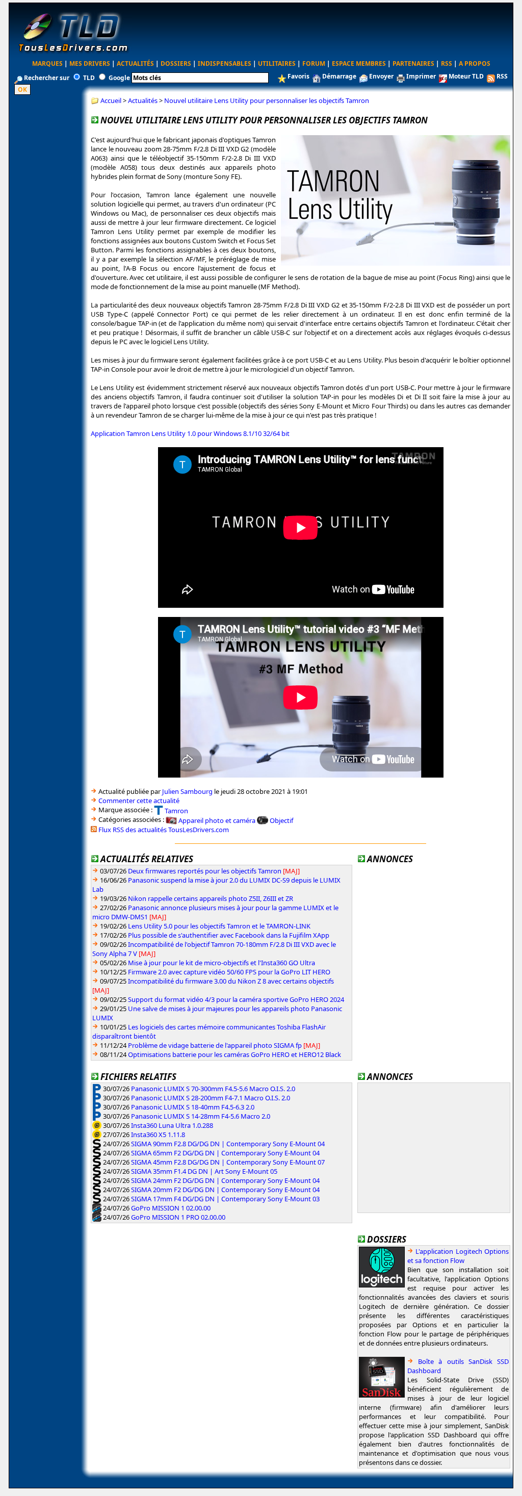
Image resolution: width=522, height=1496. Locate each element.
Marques (47, 63)
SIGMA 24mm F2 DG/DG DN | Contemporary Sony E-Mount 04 (225, 1180)
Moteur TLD (466, 76)
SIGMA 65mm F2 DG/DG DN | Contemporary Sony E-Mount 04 (225, 1152)
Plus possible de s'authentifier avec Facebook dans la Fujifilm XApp (228, 935)
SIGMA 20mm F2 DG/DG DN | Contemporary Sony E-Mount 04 (225, 1189)
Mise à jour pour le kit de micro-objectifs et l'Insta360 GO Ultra (221, 962)
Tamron (176, 810)
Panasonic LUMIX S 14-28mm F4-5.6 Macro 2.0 (200, 1116)
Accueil (110, 100)
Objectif (281, 820)
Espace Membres (359, 63)
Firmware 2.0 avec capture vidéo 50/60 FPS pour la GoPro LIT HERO (229, 971)
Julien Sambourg (187, 791)
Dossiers (176, 63)
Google (119, 77)
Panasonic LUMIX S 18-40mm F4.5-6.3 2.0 (192, 1107)
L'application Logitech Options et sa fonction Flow (458, 1256)
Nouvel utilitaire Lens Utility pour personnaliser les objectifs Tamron (266, 100)
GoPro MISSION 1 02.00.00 (171, 1208)
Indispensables (224, 63)
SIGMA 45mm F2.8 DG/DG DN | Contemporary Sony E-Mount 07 (228, 1162)
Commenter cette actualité (138, 800)
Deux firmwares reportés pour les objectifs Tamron (204, 870)
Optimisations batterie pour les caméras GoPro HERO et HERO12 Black (234, 1054)
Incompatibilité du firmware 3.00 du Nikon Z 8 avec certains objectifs (231, 981)
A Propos (474, 63)
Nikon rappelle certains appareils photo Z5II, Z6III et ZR (210, 898)
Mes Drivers (89, 63)
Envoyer (381, 76)
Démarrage (339, 76)
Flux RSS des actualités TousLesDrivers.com (163, 829)
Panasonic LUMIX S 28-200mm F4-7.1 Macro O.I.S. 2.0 (210, 1097)
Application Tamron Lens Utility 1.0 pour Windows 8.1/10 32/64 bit (190, 433)
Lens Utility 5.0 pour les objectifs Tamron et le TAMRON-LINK (219, 926)
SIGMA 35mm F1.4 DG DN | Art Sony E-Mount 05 (204, 1171)
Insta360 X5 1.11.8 (158, 1134)
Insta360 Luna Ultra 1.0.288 (172, 1125)
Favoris (298, 76)
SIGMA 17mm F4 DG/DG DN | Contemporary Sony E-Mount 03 (225, 1198)
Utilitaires (277, 63)
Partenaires (413, 63)
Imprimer (421, 76)
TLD (89, 77)
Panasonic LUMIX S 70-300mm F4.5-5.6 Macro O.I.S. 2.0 (213, 1088)
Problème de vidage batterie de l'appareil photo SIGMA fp (215, 1045)
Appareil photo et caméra (216, 820)
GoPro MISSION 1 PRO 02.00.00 (178, 1217)
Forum (313, 63)
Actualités (135, 63)
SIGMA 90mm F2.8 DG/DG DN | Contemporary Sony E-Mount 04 (228, 1143)
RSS (446, 63)
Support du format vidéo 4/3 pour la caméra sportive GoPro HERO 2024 (236, 999)
